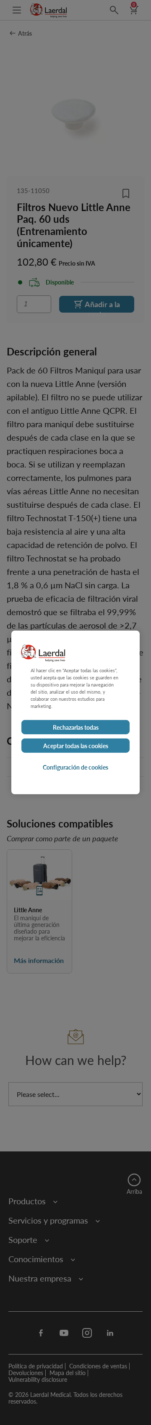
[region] (75, 712)
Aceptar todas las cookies (75, 745)
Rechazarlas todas (76, 727)
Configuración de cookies (75, 767)
